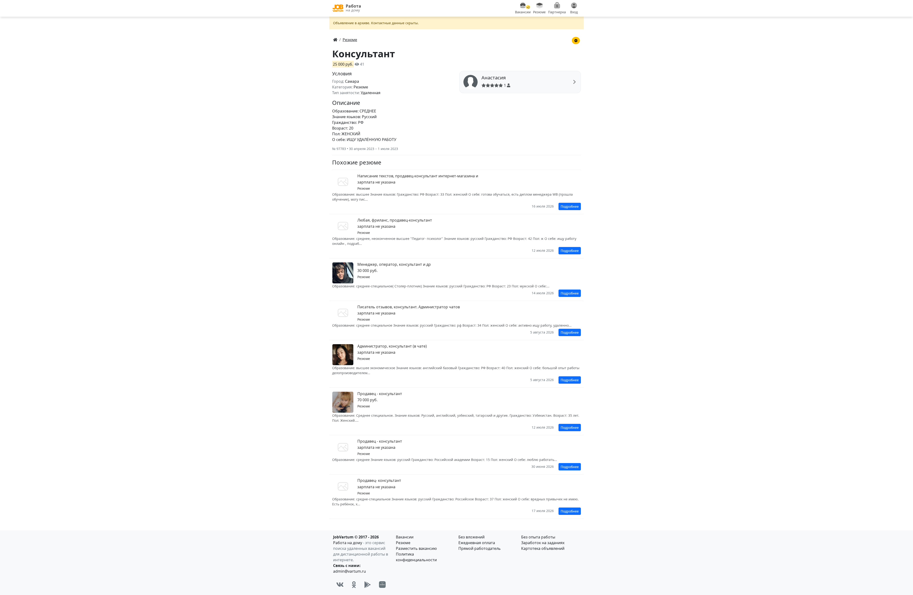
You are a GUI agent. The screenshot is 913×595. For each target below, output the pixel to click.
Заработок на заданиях (542, 542)
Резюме (403, 542)
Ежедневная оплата (476, 542)
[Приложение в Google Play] (367, 584)
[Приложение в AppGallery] (382, 585)
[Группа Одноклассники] (354, 584)
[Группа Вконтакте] (340, 584)
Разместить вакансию (416, 548)
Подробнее (570, 206)
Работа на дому (347, 542)
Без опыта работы (538, 537)
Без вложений (471, 537)
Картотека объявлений (542, 548)
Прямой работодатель (479, 548)
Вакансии (404, 537)
